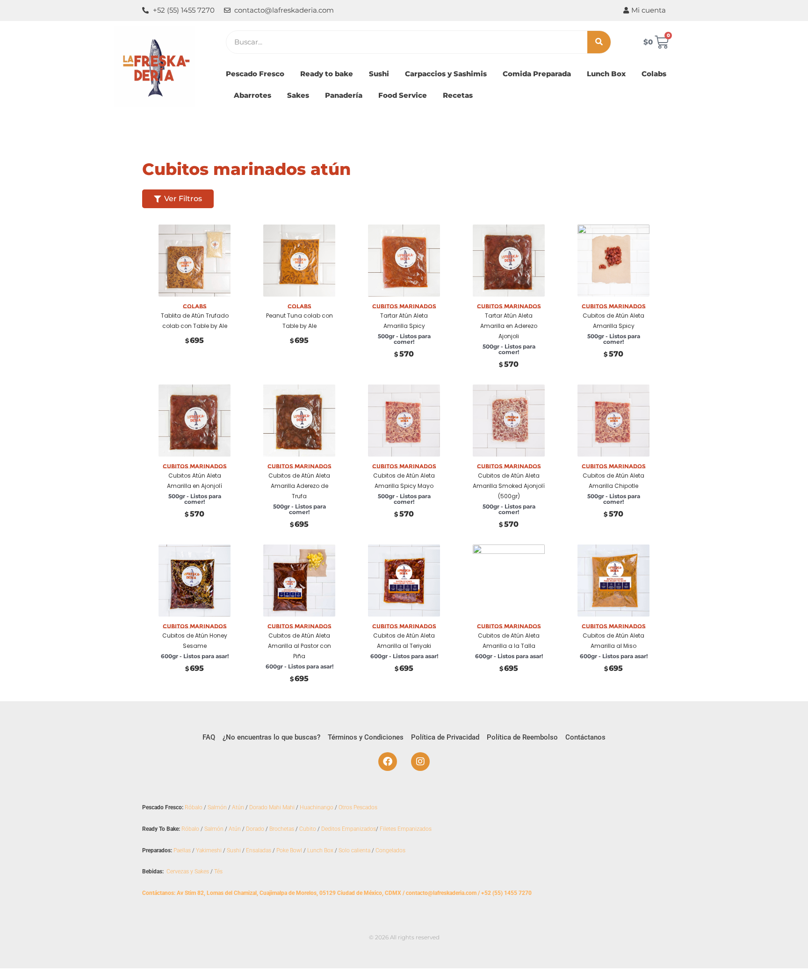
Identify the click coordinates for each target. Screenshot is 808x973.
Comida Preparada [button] (537, 73)
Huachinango (316, 807)
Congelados (390, 850)
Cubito (307, 829)
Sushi (234, 850)
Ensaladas (258, 850)
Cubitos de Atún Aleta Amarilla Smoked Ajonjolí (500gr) (509, 486)
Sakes (298, 95)
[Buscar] (599, 42)
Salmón (217, 807)
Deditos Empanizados (348, 829)
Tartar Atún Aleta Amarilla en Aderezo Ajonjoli (508, 326)
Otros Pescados (358, 807)
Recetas (458, 95)
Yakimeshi (209, 850)
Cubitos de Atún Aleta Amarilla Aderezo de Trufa (299, 486)
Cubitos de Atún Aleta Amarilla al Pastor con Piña (299, 646)
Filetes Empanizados (406, 829)
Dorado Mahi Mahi (272, 807)
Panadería (343, 95)
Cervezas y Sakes (187, 871)
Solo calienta (354, 850)
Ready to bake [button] (326, 73)
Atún (238, 807)
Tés (218, 871)
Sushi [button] (379, 73)
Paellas (182, 850)
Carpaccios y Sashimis (446, 73)
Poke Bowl (289, 850)
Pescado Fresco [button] (255, 73)
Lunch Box (606, 73)
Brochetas (281, 829)
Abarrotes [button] (252, 95)
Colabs (654, 73)
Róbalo (193, 807)
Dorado (255, 829)
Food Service (402, 95)
